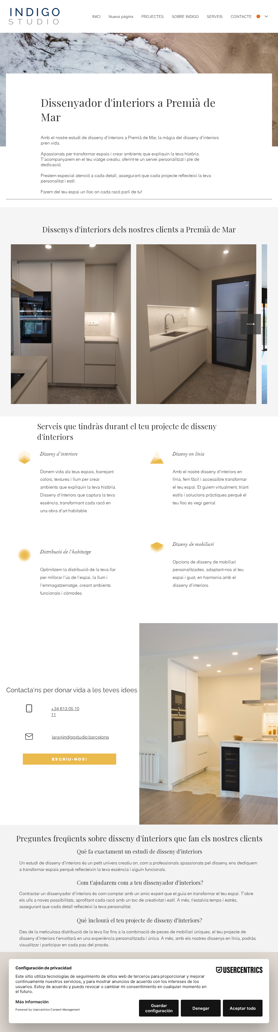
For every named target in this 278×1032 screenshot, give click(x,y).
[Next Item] (251, 324)
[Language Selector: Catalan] (262, 16)
